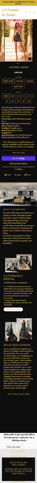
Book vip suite (13, 309)
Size (18, 92)
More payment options (18, 163)
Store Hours (18, 451)
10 (13, 101)
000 (6, 96)
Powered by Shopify (18, 481)
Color (18, 77)
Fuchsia (30, 81)
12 (18, 101)
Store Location (18, 456)
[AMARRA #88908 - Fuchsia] (9, 426)
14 (24, 101)
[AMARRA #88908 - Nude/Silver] (11, 426)
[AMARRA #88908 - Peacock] (7, 426)
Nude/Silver (18, 86)
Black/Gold (8, 81)
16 (29, 101)
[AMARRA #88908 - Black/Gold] (4, 426)
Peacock (20, 81)
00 (12, 96)
